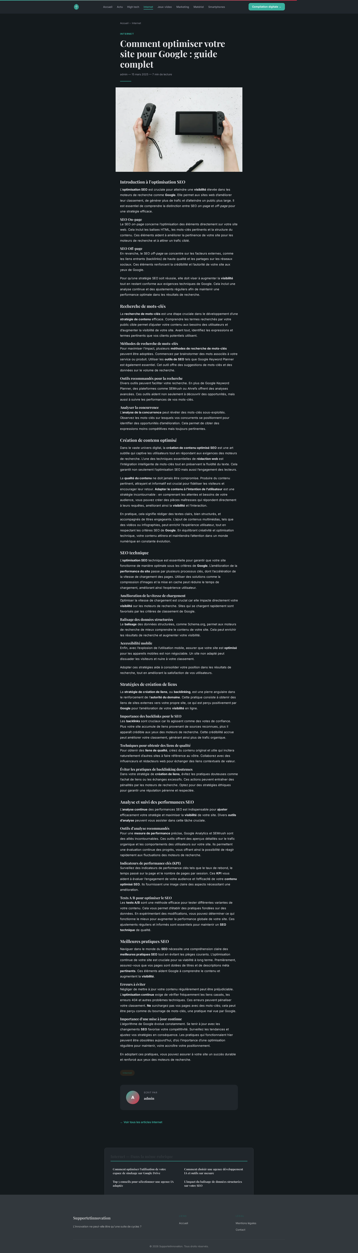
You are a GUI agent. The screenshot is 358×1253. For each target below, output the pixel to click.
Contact (240, 1229)
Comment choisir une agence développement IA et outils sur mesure (213, 1171)
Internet (148, 6)
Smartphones (216, 6)
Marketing (182, 6)
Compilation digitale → (266, 6)
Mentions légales (246, 1223)
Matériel (199, 6)
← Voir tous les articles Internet (141, 1122)
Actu (120, 6)
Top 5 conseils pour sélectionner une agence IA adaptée (143, 1183)
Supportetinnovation (92, 1217)
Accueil (107, 6)
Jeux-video (165, 6)
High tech (133, 6)
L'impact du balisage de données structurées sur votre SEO (213, 1183)
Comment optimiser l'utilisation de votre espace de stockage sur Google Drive (139, 1171)
